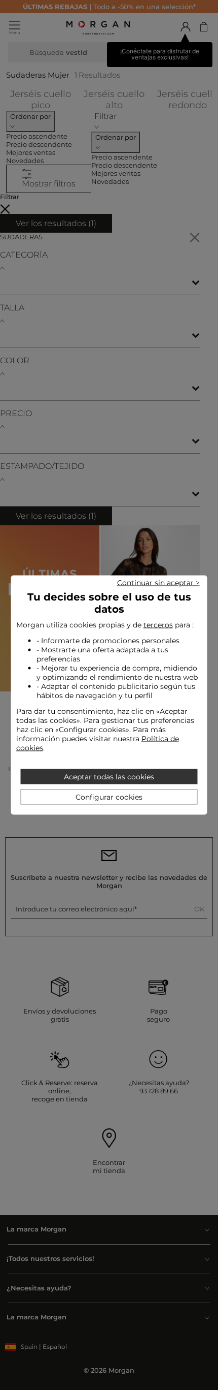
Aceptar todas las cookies (109, 776)
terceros (158, 624)
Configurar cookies (109, 797)
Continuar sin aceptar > (158, 582)
